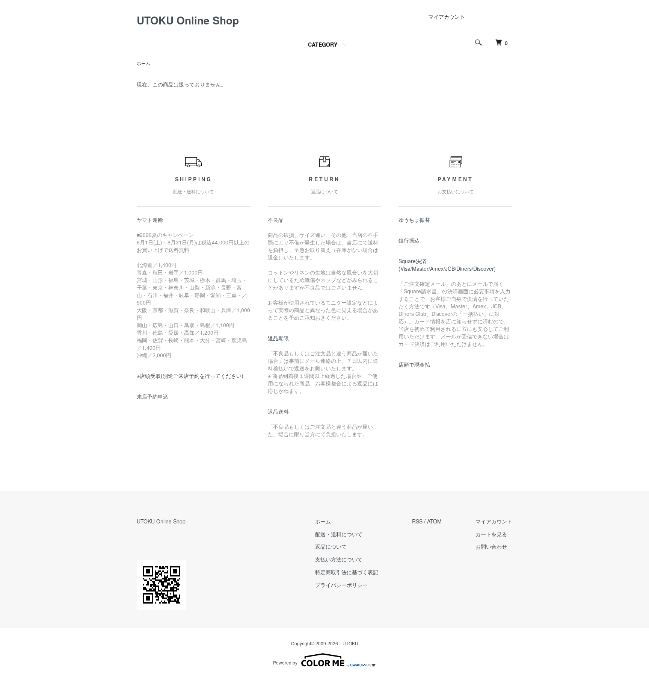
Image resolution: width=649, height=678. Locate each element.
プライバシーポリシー (341, 585)
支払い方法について (338, 559)
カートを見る (491, 534)
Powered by (285, 662)
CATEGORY (322, 44)
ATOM (434, 521)
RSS (417, 521)
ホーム (143, 63)
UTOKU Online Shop (188, 20)
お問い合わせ (491, 546)
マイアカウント (446, 16)
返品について (331, 546)
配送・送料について (338, 534)
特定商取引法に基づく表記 (346, 572)
